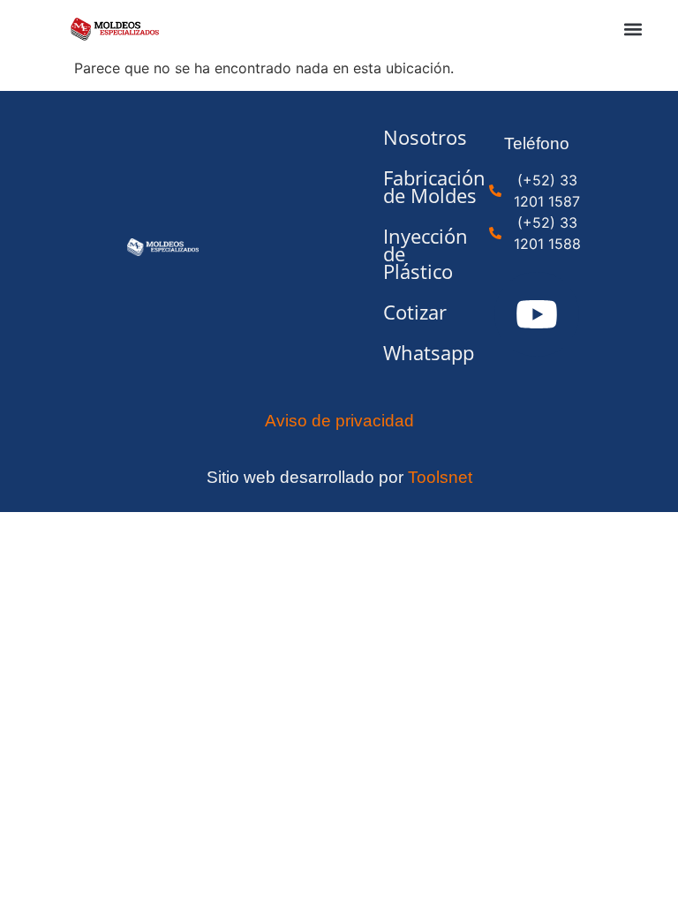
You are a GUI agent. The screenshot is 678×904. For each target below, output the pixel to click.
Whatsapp (404, 352)
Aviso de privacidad (339, 420)
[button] (633, 28)
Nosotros (404, 137)
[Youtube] (536, 314)
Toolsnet (440, 477)
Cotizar (404, 312)
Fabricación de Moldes (404, 186)
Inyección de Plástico (404, 253)
